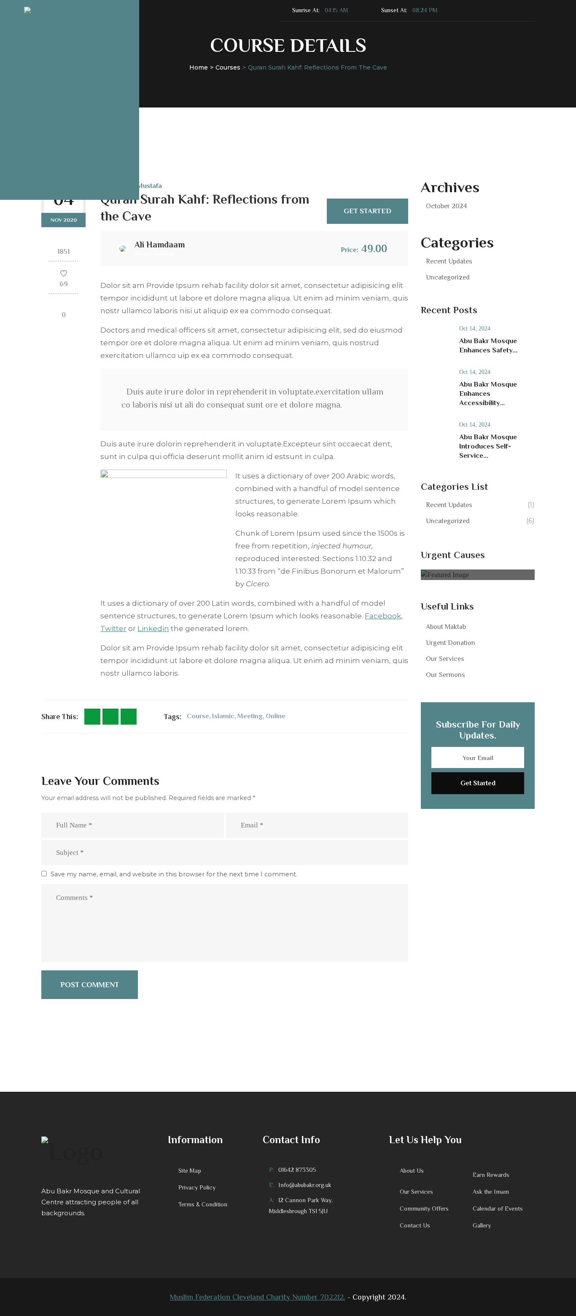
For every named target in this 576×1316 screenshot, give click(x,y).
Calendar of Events (498, 1208)
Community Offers (424, 1208)
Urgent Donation (450, 643)
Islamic (223, 716)
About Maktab (446, 627)
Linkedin (153, 628)
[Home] (98, 1150)
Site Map (189, 1170)
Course (198, 716)
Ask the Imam (491, 1191)
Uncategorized (448, 277)
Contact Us (404, 112)
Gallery (482, 1225)
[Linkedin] (129, 717)
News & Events (335, 112)
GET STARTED (367, 211)
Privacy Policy (196, 1187)
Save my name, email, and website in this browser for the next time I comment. (174, 874)
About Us (174, 112)
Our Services (445, 659)
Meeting (250, 716)
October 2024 (446, 206)
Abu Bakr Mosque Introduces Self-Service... (488, 446)
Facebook (383, 616)
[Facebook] (92, 717)
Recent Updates (449, 261)
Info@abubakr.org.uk (304, 1185)
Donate (227, 112)
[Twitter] (110, 717)
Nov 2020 (64, 220)
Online (275, 716)
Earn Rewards (491, 1174)
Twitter (113, 628)
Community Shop (468, 112)
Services (270, 112)
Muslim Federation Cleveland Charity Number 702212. (257, 1297)
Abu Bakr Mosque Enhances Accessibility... (488, 393)
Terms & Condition (202, 1204)
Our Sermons (445, 675)
